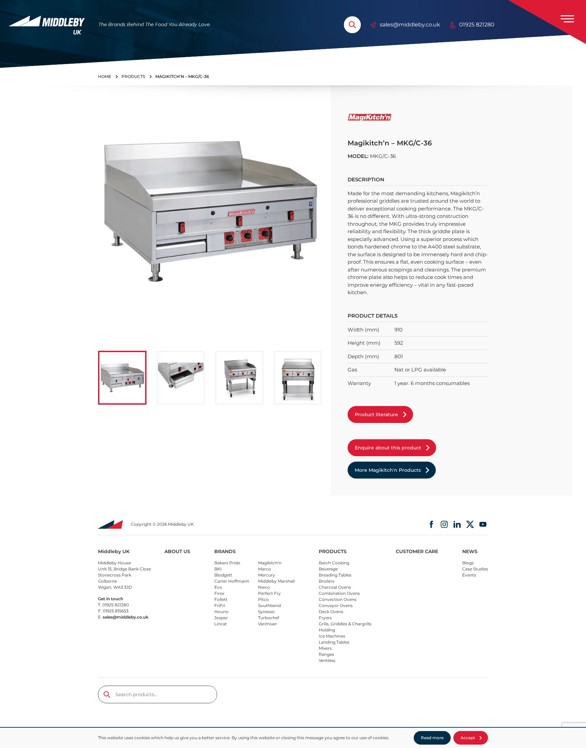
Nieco (264, 587)
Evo (218, 587)
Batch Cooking (334, 562)
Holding (327, 629)
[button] (122, 378)
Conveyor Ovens (336, 605)
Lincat (220, 623)
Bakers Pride (227, 562)
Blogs (468, 562)
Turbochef (268, 617)
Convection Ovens (337, 599)
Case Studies (475, 568)
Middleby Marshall (276, 581)
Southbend (269, 605)
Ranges (326, 654)
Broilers (326, 581)
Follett (221, 599)
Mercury (266, 575)
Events (469, 575)
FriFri (219, 605)
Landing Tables (334, 642)
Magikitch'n (269, 562)
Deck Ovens (331, 611)
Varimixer (267, 623)
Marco (264, 568)
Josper (221, 617)
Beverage (328, 568)
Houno (221, 611)
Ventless (327, 660)
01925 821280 (476, 24)
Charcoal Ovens (335, 587)
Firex (219, 593)
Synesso (266, 611)
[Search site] (352, 24)
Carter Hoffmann (231, 581)
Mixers (325, 648)
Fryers (325, 617)
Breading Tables (335, 575)
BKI (218, 568)
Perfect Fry (269, 593)
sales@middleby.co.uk (410, 24)
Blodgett (223, 575)
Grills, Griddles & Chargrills (345, 623)
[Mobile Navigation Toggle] (567, 18)
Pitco (263, 599)
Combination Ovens (339, 593)
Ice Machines (332, 636)
